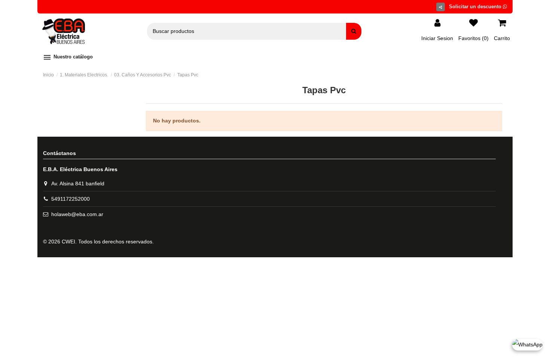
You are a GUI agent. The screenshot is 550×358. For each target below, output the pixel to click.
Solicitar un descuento (476, 6)
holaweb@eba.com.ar (77, 214)
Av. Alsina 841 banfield (77, 183)
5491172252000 (70, 199)
